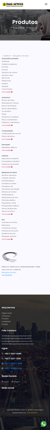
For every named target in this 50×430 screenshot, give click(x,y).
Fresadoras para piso (10, 231)
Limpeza (5, 156)
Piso (3, 220)
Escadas (5, 67)
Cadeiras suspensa (9, 64)
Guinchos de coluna (9, 72)
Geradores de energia (10, 189)
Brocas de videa (8, 100)
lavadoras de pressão (10, 164)
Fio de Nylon (6, 111)
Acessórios (6, 97)
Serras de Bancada (9, 208)
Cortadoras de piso (9, 228)
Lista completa (6, 92)
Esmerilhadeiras (8, 181)
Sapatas (5, 86)
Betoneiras (6, 225)
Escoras (5, 70)
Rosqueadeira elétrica (10, 206)
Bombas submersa (9, 175)
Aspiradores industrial (10, 158)
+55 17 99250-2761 (13, 368)
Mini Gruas (6, 78)
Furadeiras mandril (9, 183)
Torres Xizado (7, 89)
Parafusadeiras (7, 195)
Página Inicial (19, 28)
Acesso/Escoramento (10, 58)
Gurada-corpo (7, 75)
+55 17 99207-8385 (13, 363)
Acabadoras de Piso (9, 222)
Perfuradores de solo (10, 197)
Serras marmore (8, 211)
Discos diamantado (9, 108)
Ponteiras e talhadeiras (11, 122)
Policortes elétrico (8, 200)
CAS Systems (32, 412)
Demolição (6, 144)
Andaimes (5, 61)
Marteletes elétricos (9, 147)
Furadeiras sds (7, 186)
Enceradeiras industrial (10, 161)
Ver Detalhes (7, 275)
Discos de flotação (9, 106)
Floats (4, 114)
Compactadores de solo (11, 133)
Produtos (33, 28)
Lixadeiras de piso (9, 233)
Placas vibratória (8, 136)
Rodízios (5, 83)
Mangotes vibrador (9, 236)
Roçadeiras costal (9, 203)
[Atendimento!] (44, 424)
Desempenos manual (10, 103)
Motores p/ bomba (9, 192)
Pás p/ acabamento (9, 120)
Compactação (7, 131)
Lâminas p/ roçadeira (10, 117)
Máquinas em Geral (9, 172)
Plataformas (6, 81)
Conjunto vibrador (9, 178)
